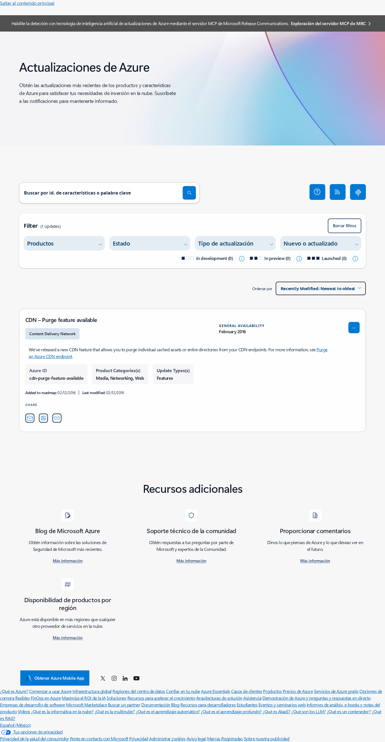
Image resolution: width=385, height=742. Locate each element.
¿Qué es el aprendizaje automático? (168, 711)
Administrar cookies (167, 738)
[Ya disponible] (355, 258)
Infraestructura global (91, 691)
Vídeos (24, 711)
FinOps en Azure (46, 698)
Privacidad (138, 738)
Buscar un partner (124, 705)
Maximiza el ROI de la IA (83, 698)
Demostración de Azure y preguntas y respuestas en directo (316, 698)
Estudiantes (247, 705)
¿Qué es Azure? (14, 691)
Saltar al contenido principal (27, 3)
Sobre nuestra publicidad (266, 738)
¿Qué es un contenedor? (349, 711)
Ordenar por (262, 288)
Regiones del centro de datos (138, 691)
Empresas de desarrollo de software (32, 705)
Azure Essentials (215, 691)
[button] (317, 192)
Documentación (155, 705)
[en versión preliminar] (299, 258)
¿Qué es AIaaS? (276, 711)
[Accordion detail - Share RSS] (43, 418)
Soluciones (116, 698)
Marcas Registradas (225, 738)
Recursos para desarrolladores (208, 705)
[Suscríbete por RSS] (338, 192)
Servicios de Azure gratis (336, 691)
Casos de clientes (246, 691)
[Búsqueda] (189, 193)
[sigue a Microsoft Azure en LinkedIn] (125, 678)
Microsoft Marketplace (86, 705)
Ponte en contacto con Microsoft (99, 738)
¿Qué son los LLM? (308, 711)
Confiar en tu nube (183, 691)
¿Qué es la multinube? (114, 711)
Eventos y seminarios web (282, 705)
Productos (272, 691)
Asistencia (252, 698)
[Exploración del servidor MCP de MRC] (358, 192)
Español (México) (15, 725)
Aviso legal (196, 738)
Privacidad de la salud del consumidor (34, 738)
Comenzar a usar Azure (50, 691)
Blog (175, 705)
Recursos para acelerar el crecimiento (161, 698)
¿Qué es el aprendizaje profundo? (231, 711)
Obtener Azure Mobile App (59, 678)
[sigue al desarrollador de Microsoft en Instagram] (114, 678)
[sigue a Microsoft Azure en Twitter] (102, 678)
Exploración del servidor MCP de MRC (328, 23)
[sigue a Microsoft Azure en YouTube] (136, 678)
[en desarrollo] (241, 258)
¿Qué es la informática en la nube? (62, 711)
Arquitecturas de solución (219, 698)
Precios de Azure (298, 691)
